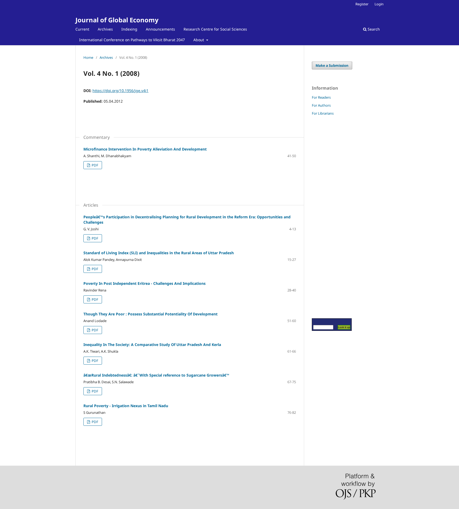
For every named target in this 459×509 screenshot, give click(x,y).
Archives (105, 29)
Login (379, 4)
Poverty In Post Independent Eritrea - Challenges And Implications (144, 283)
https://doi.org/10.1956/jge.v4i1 (120, 90)
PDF (94, 165)
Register (361, 4)
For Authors (321, 105)
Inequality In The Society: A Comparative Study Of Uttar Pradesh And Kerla (152, 344)
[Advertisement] (328, 217)
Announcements (160, 29)
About (199, 39)
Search (373, 29)
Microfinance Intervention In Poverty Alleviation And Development (145, 149)
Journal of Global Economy (117, 19)
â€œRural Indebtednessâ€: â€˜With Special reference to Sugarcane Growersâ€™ (156, 375)
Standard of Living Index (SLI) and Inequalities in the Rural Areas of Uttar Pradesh (158, 252)
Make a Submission (332, 65)
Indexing (129, 29)
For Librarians (323, 113)
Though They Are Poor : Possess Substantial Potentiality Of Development (150, 313)
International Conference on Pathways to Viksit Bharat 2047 (132, 39)
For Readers (321, 97)
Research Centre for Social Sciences (215, 29)
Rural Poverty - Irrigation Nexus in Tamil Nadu (125, 405)
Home (88, 57)
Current (82, 29)
